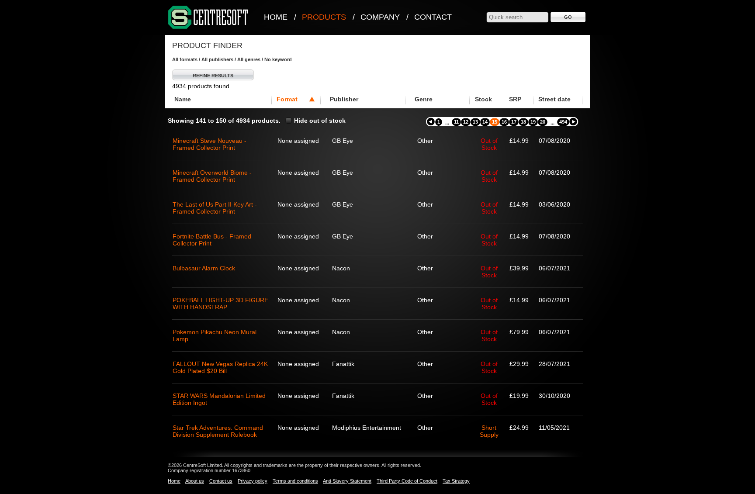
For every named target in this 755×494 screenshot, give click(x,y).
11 (456, 121)
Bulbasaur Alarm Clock (204, 268)
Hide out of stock (320, 120)
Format (287, 99)
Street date (554, 99)
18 (523, 121)
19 (533, 121)
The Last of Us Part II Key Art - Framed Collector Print (215, 208)
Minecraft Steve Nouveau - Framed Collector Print (209, 144)
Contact (433, 17)
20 (542, 121)
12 (465, 121)
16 (504, 121)
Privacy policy (252, 481)
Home (275, 17)
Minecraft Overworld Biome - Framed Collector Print (212, 176)
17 (513, 121)
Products (324, 17)
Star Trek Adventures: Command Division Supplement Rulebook (218, 431)
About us (194, 481)
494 (563, 121)
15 (494, 121)
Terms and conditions (295, 481)
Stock (483, 99)
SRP (515, 99)
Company (380, 17)
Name (182, 99)
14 (485, 121)
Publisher (344, 99)
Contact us (220, 481)
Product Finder (207, 45)
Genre (424, 99)
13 (475, 121)
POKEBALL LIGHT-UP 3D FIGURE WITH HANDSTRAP (220, 304)
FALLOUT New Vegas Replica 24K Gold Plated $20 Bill (220, 367)
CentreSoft (208, 17)
